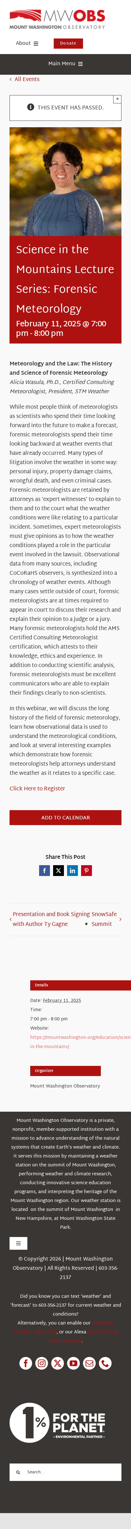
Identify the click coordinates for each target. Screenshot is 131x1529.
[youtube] (73, 1363)
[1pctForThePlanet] (57, 1405)
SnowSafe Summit (104, 919)
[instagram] (41, 1363)
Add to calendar (65, 818)
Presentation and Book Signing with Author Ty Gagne (51, 919)
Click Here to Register (37, 789)
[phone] (105, 1363)
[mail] (89, 1363)
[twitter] (57, 1363)
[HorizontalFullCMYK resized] (57, 12)
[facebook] (25, 1363)
